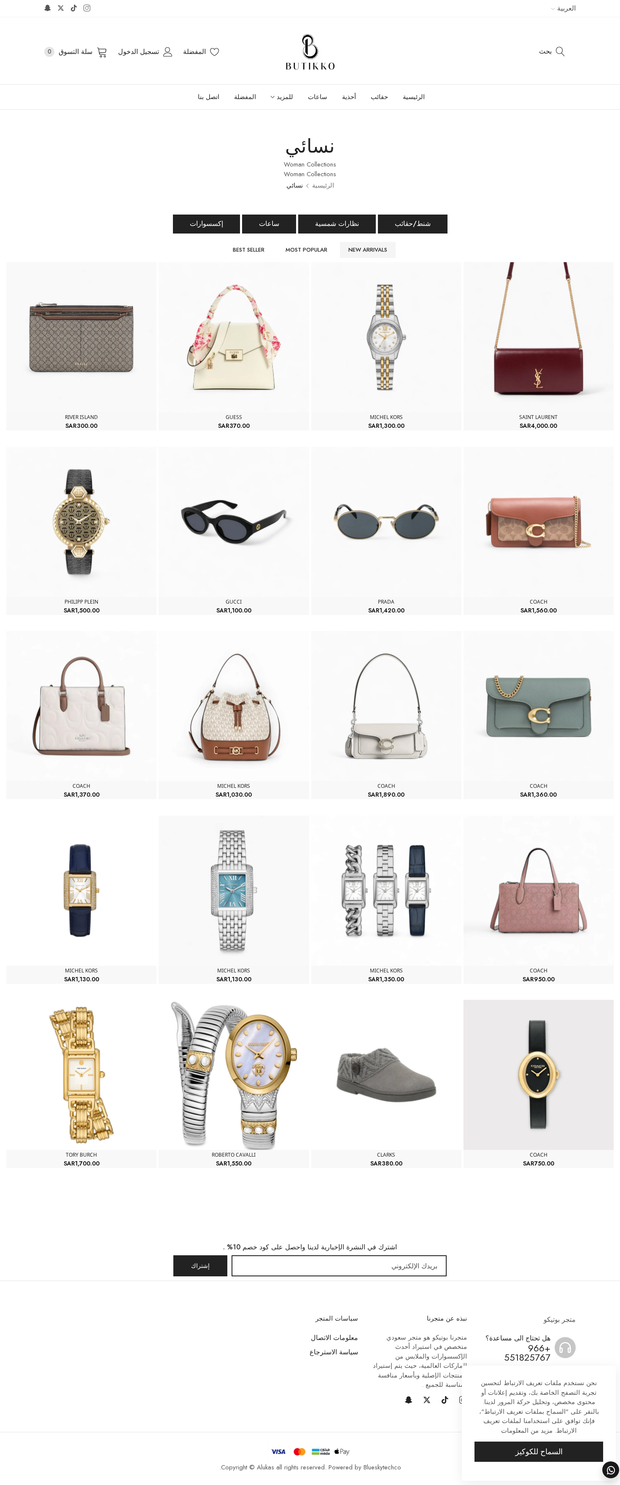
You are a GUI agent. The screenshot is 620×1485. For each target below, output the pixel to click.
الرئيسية (323, 185)
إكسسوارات (206, 223)
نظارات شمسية (337, 223)
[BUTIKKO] (310, 52)
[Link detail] (87, 8)
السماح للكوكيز (539, 1451)
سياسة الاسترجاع (334, 1352)
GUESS (234, 417)
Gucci (234, 601)
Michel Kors (386, 417)
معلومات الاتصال (334, 1338)
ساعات (269, 223)
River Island (81, 417)
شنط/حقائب (413, 223)
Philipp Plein (81, 601)
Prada (386, 601)
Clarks (386, 1154)
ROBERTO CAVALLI (234, 1154)
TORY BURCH (81, 1154)
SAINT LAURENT (538, 417)
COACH (538, 601)
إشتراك (200, 1266)
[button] (472, 274)
